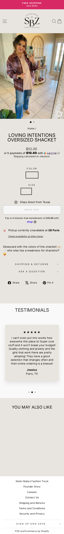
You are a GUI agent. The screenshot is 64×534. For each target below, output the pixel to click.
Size (31, 185)
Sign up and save (31, 524)
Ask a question (32, 271)
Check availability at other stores (25, 236)
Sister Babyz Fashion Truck (32, 481)
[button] (32, 153)
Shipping (18, 156)
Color (32, 168)
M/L (38, 191)
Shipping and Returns (32, 503)
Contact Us (32, 497)
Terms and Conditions (32, 508)
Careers (32, 492)
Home (31, 128)
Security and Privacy (32, 513)
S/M (26, 191)
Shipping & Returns (32, 264)
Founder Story (32, 486)
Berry (32, 175)
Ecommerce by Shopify (37, 531)
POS (17, 531)
